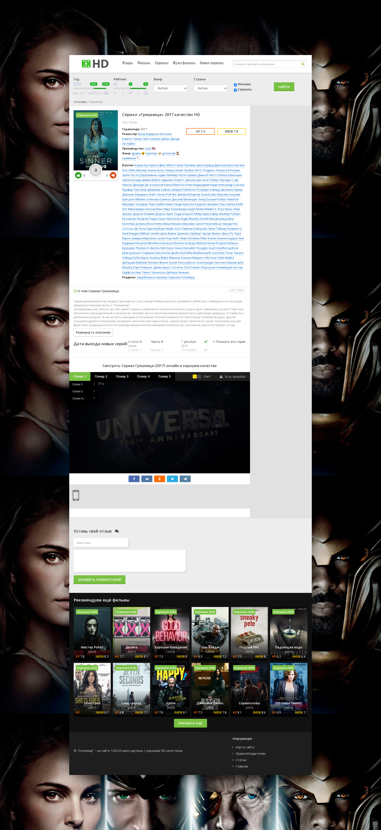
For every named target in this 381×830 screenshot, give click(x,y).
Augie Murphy (190, 219)
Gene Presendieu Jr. (209, 224)
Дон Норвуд (205, 165)
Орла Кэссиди (131, 180)
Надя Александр (221, 185)
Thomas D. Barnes (147, 248)
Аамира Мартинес (144, 238)
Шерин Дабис (160, 139)
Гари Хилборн (156, 229)
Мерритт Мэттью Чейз (208, 258)
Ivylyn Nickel (196, 209)
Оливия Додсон (155, 214)
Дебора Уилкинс (177, 272)
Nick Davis (167, 248)
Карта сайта (245, 747)
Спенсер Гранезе (159, 199)
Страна (200, 79)
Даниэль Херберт (189, 233)
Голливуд (187, 277)
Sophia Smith (234, 204)
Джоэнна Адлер (232, 190)
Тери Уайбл (157, 204)
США (148, 148)
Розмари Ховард (208, 190)
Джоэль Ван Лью (197, 180)
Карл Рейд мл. (143, 267)
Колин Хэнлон (217, 238)
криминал (129, 158)
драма (136, 153)
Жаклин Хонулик (229, 194)
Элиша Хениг (174, 170)
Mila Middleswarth (199, 253)
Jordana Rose (145, 224)
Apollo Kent (178, 253)
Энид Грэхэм (207, 199)
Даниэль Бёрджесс (135, 194)
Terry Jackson (187, 262)
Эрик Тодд (173, 214)
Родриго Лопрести (216, 170)
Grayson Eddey (191, 214)
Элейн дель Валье (163, 233)
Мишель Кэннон (180, 258)
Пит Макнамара (133, 209)
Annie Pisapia (216, 243)
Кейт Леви (179, 238)
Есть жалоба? (235, 376)
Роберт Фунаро (220, 180)
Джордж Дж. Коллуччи (148, 185)
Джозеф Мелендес (185, 199)
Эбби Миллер (137, 170)
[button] (229, 346)
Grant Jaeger (205, 262)
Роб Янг (171, 194)
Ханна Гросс (156, 170)
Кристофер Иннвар (216, 214)
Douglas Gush (206, 248)
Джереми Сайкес (159, 190)
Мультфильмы (184, 62)
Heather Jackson (228, 248)
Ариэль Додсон (132, 214)
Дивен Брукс (162, 267)
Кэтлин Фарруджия (196, 185)
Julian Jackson (131, 253)
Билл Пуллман (186, 165)
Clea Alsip (140, 190)
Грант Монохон (169, 219)
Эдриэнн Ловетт (173, 180)
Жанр (158, 79)
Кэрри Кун (142, 165)
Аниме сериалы (212, 62)
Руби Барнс (141, 258)
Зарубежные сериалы (152, 277)
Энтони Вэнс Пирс (157, 209)
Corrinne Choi (181, 267)
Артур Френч (212, 233)
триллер (151, 153)
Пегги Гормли (187, 175)
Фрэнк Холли (168, 262)
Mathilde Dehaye (147, 262)
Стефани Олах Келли (155, 253)
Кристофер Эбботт (163, 165)
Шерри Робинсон (184, 190)
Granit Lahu (209, 194)
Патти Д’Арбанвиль (143, 175)
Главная (242, 766)
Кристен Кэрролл (195, 204)
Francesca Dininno (171, 243)
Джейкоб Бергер (188, 194)
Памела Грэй (191, 229)
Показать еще (190, 723)
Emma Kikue (163, 224)
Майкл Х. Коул (214, 209)
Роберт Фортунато (203, 267)
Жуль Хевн (232, 209)
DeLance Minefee (147, 243)
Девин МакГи (151, 180)
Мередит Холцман (135, 204)
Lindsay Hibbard (196, 243)
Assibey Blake (158, 258)
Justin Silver (208, 229)
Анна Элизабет (185, 248)
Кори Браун (179, 209)
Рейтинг (120, 79)
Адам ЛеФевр (167, 175)
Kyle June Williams (134, 199)
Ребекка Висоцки (230, 175)
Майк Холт (173, 229)
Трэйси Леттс (193, 170)
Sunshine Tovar (222, 253)
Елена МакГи (173, 185)
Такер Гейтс (141, 139)
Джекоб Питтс (207, 175)
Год (76, 79)
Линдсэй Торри (147, 219)
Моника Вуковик (183, 224)
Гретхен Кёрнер (225, 262)
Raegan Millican (139, 233)
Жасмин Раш (216, 204)
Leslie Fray (164, 238)
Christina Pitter (197, 238)
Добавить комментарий (99, 579)
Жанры (127, 62)
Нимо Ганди (173, 204)
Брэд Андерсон (148, 134)
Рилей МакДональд (213, 219)
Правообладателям (250, 753)
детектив (169, 153)
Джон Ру (227, 233)
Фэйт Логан (157, 194)
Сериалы (161, 62)
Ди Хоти (140, 229)
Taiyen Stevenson (154, 272)
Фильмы (143, 62)
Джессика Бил (223, 165)
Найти (284, 87)
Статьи (241, 760)
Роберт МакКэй (227, 199)
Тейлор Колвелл (227, 229)
